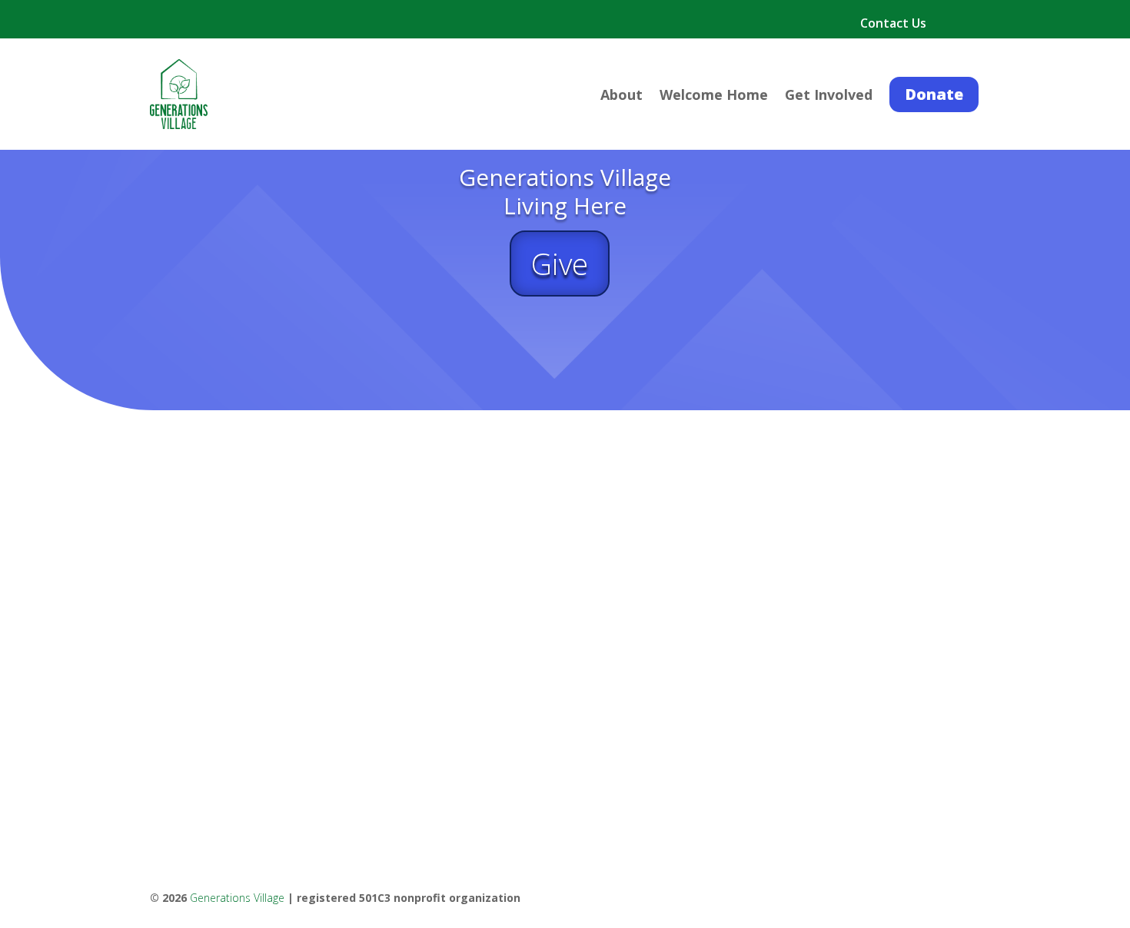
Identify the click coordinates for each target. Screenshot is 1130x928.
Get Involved (828, 96)
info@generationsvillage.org (240, 734)
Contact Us (893, 24)
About (621, 96)
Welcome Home (714, 96)
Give (559, 263)
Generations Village (237, 897)
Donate (934, 94)
